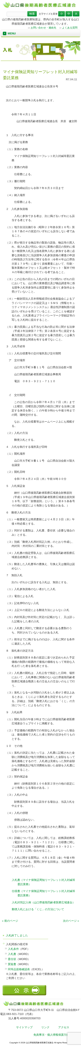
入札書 (12, 954)
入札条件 (13, 948)
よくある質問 (69, 27)
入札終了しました (17, 935)
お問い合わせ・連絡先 (43, 27)
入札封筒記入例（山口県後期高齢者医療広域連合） (43, 902)
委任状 (12, 959)
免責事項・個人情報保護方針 (51, 1034)
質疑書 (12, 964)
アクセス (63, 1027)
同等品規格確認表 (19, 969)
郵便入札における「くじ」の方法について (38, 909)
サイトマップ (24, 1027)
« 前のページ (10, 920)
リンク (45, 1027)
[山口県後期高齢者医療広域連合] (40, 7)
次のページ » (71, 920)
